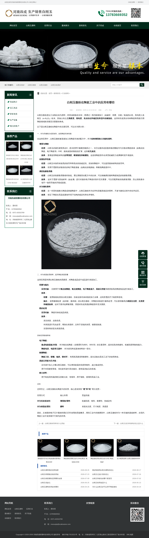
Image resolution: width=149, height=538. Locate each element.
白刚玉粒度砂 (56, 85)
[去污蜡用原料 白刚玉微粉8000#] (128, 448)
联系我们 (140, 2)
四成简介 (13, 102)
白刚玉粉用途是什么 (99, 483)
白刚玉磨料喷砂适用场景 (50, 470)
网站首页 (13, 25)
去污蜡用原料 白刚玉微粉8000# (128, 458)
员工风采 (13, 108)
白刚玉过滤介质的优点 (100, 474)
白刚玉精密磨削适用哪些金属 (51, 478)
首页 (50, 93)
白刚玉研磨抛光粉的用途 (50, 474)
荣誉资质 (13, 114)
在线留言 (117, 25)
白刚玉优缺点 (45, 483)
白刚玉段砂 (20, 85)
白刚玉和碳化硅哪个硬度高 (102, 478)
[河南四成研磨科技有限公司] (29, 13)
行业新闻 (65, 93)
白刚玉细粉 (32, 85)
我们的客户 (14, 126)
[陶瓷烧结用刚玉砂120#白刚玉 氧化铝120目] (75, 448)
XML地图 (130, 534)
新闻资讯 (82, 25)
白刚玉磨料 (131, 2)
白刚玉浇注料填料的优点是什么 (131, 423)
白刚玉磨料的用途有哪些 (50, 487)
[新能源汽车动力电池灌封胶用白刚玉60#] (49, 448)
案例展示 (65, 25)
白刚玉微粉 (43, 85)
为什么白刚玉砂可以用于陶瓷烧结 (104, 487)
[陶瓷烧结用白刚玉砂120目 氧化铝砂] (102, 448)
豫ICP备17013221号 (69, 534)
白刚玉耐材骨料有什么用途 (55, 423)
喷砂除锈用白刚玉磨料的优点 (102, 470)
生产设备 (13, 120)
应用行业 (48, 25)
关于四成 (100, 25)
